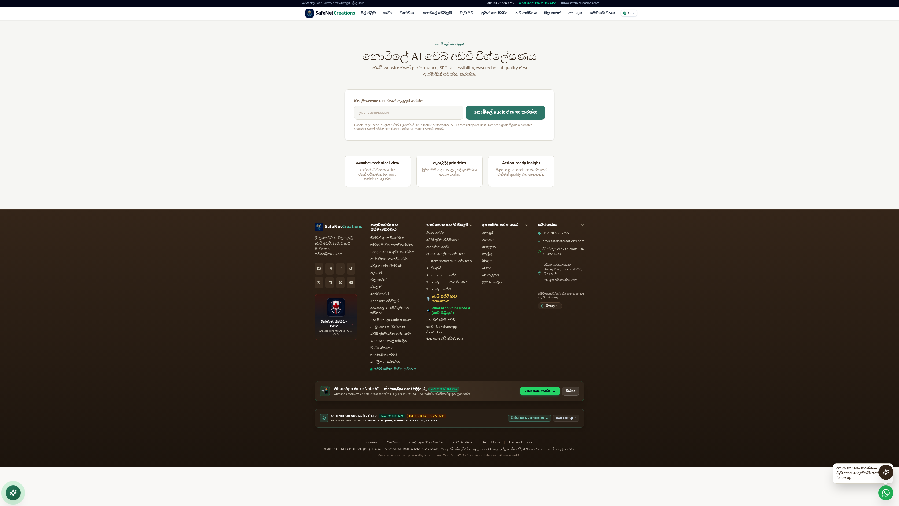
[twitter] (319, 283)
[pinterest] (340, 283)
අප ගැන (372, 442)
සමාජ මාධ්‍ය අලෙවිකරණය (391, 245)
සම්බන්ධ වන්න (602, 13)
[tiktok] (351, 269)
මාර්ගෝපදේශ (381, 348)
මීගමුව (487, 262)
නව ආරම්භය (526, 13)
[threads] (340, 269)
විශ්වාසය (393, 442)
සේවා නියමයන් (463, 442)
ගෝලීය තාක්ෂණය (385, 362)
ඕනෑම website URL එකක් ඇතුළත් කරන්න (388, 101)
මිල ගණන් (552, 13)
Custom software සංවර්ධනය (449, 262)
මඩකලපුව (490, 276)
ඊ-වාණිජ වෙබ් (437, 247)
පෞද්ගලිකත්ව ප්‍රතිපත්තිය (426, 442)
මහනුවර (489, 247)
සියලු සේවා (435, 233)
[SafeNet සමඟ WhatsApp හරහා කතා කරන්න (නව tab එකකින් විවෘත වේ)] (885, 492)
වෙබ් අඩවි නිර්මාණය (442, 240)
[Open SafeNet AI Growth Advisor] (885, 472)
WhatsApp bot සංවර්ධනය (446, 283)
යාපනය (488, 240)
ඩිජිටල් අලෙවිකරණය (387, 238)
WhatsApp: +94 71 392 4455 (537, 3)
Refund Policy (491, 442)
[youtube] (351, 283)
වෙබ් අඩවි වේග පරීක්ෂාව (390, 334)
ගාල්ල (487, 255)
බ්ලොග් (376, 287)
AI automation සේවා (442, 276)
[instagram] (329, 269)
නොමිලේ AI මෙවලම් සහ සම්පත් (389, 310)
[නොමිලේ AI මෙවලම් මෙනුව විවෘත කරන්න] (13, 492)
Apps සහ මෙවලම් (384, 301)
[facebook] (319, 269)
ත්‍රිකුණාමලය (492, 283)
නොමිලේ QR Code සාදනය (390, 320)
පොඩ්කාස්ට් (379, 294)
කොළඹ (488, 233)
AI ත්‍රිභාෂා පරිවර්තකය (387, 327)
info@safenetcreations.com (580, 3)
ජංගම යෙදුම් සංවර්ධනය (445, 255)
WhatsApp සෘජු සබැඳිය (388, 341)
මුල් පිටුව (368, 13)
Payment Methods (521, 442)
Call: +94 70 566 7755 (500, 3)
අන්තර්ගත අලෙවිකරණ (389, 259)
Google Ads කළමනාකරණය (392, 252)
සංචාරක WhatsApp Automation (441, 329)
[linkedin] (329, 283)
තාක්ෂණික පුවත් (383, 355)
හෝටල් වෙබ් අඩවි (440, 320)
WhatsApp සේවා (439, 290)
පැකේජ (376, 273)
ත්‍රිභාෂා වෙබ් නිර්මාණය (444, 339)
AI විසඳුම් (433, 269)
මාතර (486, 269)
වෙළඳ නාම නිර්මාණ (386, 266)
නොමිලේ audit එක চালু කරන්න (505, 112)
